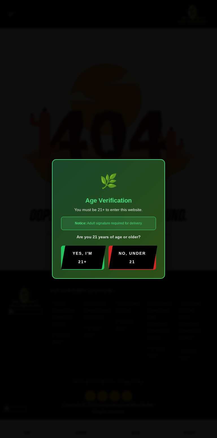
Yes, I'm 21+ (82, 257)
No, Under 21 (132, 257)
